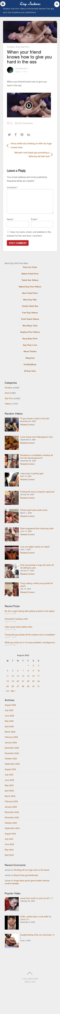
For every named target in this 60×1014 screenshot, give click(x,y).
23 (33, 680)
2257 (33, 981)
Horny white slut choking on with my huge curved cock (31, 145)
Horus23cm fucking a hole (16, 618)
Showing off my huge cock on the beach (31, 869)
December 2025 (12, 747)
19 (13, 680)
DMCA (27, 981)
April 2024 (9, 854)
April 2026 (9, 726)
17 (38, 675)
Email (34, 219)
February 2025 (11, 801)
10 (38, 670)
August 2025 (10, 769)
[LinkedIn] (29, 134)
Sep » (13, 690)
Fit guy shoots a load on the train (34, 418)
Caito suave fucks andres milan (18, 626)
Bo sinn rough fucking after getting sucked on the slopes (29, 610)
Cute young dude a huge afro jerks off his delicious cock (37, 566)
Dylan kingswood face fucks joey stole (37, 528)
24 (38, 680)
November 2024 (12, 817)
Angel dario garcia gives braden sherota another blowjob (27, 882)
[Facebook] (16, 134)
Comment (12, 187)
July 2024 (9, 838)
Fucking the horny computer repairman (37, 491)
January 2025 (11, 806)
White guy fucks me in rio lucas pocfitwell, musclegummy (30, 642)
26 (13, 686)
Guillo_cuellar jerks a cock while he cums (35, 918)
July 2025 (9, 774)
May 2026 (9, 720)
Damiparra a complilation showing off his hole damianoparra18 (36, 456)
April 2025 (9, 790)
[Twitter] (10, 134)
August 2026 (10, 704)
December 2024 (12, 812)
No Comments (26, 123)
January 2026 (11, 742)
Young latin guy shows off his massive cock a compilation (30, 634)
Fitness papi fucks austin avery (33, 509)
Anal (18, 46)
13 (18, 675)
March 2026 (10, 731)
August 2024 (10, 833)
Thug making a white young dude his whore (36, 584)
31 (38, 686)
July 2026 (9, 710)
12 (13, 675)
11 (7, 675)
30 (33, 686)
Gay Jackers (28, 978)
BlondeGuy (21, 68)
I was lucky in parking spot (31, 473)
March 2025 (10, 795)
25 (7, 686)
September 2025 (12, 763)
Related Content (27, 424)
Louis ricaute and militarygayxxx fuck (36, 436)
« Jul (7, 690)
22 (28, 680)
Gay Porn (25, 46)
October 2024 (11, 822)
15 (28, 675)
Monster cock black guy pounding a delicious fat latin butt (28, 154)
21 (23, 680)
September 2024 (12, 828)
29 (28, 686)
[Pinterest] (23, 134)
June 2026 (9, 715)
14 (23, 675)
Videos (8, 403)
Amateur (11, 46)
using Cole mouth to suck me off (36, 898)
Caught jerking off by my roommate (37, 936)
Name (10, 219)
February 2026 (11, 736)
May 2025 (9, 785)
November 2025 (12, 753)
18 (7, 680)
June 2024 (9, 844)
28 (23, 686)
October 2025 (11, 758)
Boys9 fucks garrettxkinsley (26, 875)
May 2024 (9, 849)
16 (33, 675)
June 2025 (9, 779)
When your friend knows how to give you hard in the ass (29, 56)
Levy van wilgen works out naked (34, 546)
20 (18, 680)
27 (18, 686)
